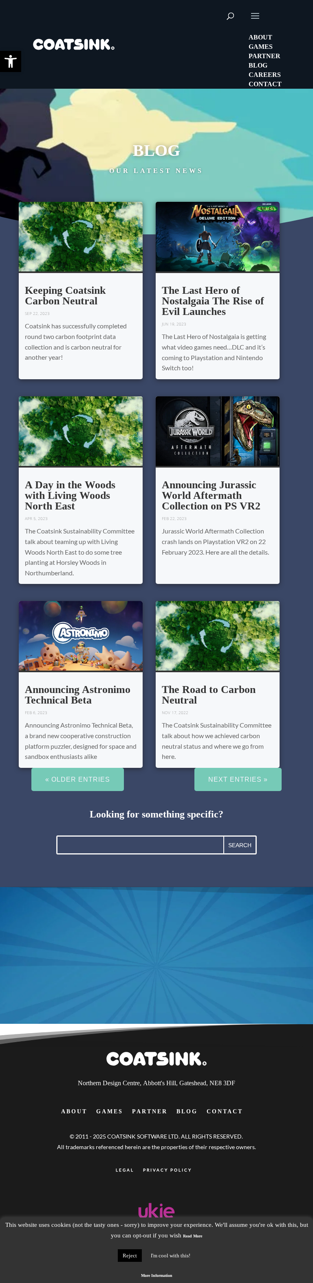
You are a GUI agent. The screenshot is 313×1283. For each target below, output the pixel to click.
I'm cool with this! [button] (170, 1255)
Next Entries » (238, 779)
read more (33, 207)
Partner (150, 1111)
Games (109, 1111)
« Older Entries (77, 779)
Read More (192, 1236)
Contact (225, 1111)
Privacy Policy (167, 1169)
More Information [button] (156, 1275)
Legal (125, 1169)
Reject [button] (130, 1255)
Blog (187, 1111)
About (74, 1111)
